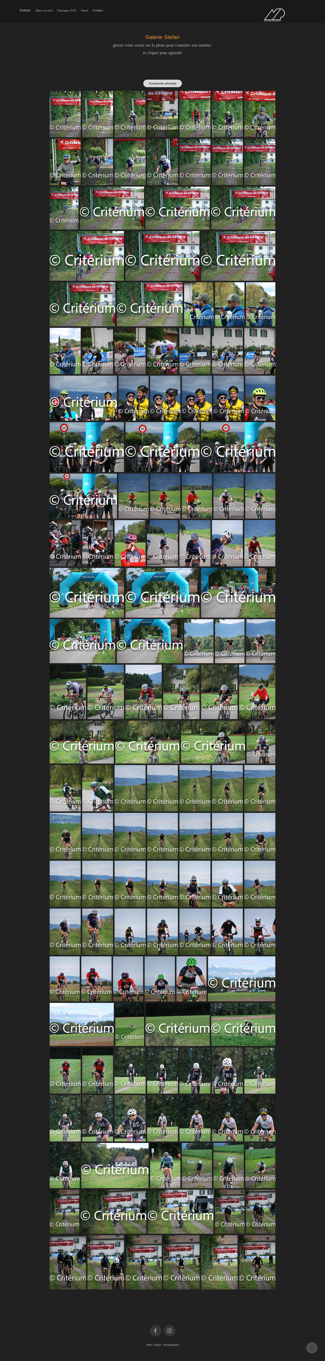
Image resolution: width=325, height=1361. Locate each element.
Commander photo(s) (162, 83)
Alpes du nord (44, 10)
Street (84, 10)
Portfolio (25, 10)
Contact (98, 10)
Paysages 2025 (66, 10)
